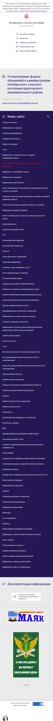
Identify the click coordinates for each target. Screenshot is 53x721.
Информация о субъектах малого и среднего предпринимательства (18, 156)
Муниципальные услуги (11, 407)
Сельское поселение (9, 122)
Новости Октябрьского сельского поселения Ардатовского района (23, 217)
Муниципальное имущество (12, 246)
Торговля (5, 491)
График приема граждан (11, 336)
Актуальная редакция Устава (12, 439)
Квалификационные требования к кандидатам (19, 311)
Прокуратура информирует (12, 133)
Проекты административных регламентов (17, 556)
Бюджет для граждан (10, 144)
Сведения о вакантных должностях (15, 322)
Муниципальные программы (13, 379)
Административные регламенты (14, 551)
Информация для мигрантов (12, 486)
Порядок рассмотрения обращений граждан (18, 284)
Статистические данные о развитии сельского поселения (23, 205)
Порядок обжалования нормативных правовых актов (22, 295)
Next (49, 685)
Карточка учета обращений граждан (20, 103)
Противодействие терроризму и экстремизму (19, 417)
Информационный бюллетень (13, 183)
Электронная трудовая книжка (13, 502)
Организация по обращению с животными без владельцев (23, 458)
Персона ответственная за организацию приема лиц (21, 352)
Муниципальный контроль (12, 374)
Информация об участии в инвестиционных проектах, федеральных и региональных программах (22, 328)
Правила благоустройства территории (16, 401)
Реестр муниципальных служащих (15, 273)
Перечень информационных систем (15, 305)
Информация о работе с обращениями (16, 567)
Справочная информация (11, 262)
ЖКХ (4, 428)
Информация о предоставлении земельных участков (21, 534)
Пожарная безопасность (11, 139)
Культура (5, 396)
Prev (3, 685)
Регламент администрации (12, 278)
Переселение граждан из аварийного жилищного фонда (23, 464)
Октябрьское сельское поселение (26, 22)
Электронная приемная (27, 42)
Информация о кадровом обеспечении (16, 561)
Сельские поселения (26, 34)
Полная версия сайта (27, 47)
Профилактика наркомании (12, 507)
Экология (5, 251)
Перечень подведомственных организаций (18, 390)
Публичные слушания (10, 423)
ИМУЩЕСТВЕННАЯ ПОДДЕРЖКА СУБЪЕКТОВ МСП (20, 434)
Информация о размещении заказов (15, 172)
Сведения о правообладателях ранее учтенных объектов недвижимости (23, 446)
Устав (4, 346)
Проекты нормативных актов (13, 229)
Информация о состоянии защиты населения (19, 316)
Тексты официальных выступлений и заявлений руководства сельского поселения (25, 189)
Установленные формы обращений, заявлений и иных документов (22, 165)
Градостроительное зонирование (14, 257)
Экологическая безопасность (12, 545)
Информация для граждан (12, 128)
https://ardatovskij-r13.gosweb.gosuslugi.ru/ (31, 11)
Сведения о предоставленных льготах (16, 267)
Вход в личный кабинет (28, 51)
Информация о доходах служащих (15, 210)
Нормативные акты (9, 224)
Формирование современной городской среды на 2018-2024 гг (25, 475)
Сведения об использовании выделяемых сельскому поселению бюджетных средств (25, 198)
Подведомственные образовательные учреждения (20, 300)
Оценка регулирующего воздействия (15, 496)
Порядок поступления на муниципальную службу (20, 289)
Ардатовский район (26, 26)
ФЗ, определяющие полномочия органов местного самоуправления (20, 358)
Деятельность (7, 412)
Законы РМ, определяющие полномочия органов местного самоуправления (23, 367)
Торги (4, 149)
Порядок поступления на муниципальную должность (22, 385)
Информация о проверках (11, 177)
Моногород (6, 513)
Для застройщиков (9, 518)
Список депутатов (9, 341)
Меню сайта (23, 38)
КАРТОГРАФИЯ (7, 453)
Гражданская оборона (10, 469)
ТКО (3, 235)
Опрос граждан (7, 540)
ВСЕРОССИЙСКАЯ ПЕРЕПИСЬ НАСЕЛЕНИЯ (17, 529)
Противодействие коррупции (13, 240)
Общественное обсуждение (12, 480)
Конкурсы (6, 523)
